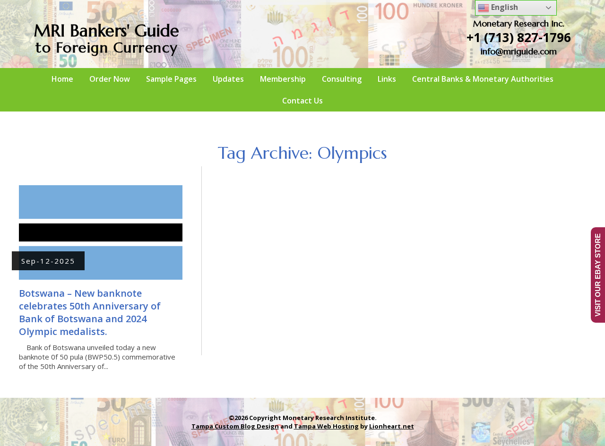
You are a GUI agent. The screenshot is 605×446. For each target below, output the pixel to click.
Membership (283, 79)
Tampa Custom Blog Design (235, 426)
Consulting (342, 79)
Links (387, 79)
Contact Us (302, 100)
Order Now (109, 79)
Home (62, 79)
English (503, 7)
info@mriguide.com (519, 51)
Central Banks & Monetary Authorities (482, 79)
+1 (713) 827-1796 (519, 37)
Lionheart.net (391, 426)
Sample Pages (171, 79)
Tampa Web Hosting (326, 426)
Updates (228, 79)
